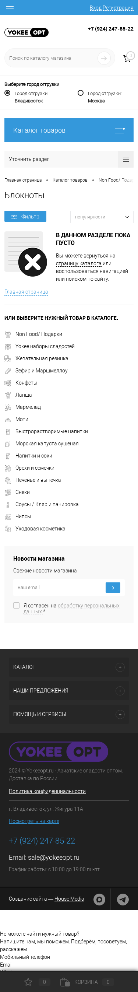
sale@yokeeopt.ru (53, 857)
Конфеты (26, 383)
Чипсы (23, 516)
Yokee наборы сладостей (45, 346)
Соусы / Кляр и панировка (47, 504)
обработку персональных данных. (72, 608)
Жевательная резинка (41, 358)
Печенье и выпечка (38, 480)
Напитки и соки (33, 456)
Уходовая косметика (40, 529)
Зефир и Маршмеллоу (41, 371)
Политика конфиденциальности (47, 791)
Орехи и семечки (34, 468)
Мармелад (28, 407)
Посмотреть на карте (34, 821)
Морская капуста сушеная (47, 443)
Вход (96, 8)
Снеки (22, 492)
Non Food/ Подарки (38, 334)
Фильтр (30, 217)
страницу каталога (79, 263)
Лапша (23, 395)
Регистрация (118, 8)
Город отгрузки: (32, 97)
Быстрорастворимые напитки (51, 431)
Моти (21, 419)
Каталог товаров (39, 130)
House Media (69, 899)
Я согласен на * (72, 608)
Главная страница (26, 292)
